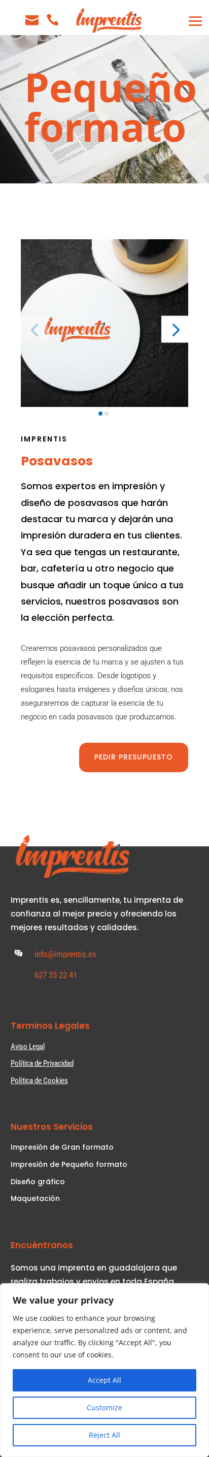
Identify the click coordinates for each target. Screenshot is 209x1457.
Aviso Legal (28, 1046)
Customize (104, 1407)
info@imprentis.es (65, 954)
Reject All (104, 1435)
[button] (174, 329)
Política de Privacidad (42, 1063)
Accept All (104, 1380)
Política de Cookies (39, 1080)
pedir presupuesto (133, 757)
